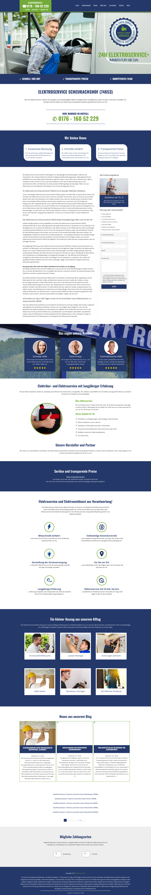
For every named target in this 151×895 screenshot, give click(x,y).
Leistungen (112, 5)
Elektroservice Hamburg (60, 882)
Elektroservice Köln (91, 882)
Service (121, 5)
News (128, 5)
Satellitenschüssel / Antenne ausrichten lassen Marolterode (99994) (75, 812)
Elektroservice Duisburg (30, 886)
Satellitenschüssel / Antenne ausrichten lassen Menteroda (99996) (75, 803)
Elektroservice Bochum (46, 886)
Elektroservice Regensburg (109, 886)
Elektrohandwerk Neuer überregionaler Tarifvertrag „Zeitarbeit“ (37, 749)
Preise (95, 5)
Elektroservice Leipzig (91, 884)
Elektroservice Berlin (44, 882)
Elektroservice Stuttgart (121, 882)
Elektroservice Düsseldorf (28, 884)
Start (77, 5)
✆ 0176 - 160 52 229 (75, 118)
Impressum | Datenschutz (73, 893)
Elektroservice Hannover (122, 884)
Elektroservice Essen (61, 884)
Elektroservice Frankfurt (105, 882)
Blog (83, 893)
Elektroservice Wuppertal (63, 886)
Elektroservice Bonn (93, 886)
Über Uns (103, 5)
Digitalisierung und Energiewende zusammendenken (75, 749)
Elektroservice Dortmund (46, 884)
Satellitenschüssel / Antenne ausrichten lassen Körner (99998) (75, 799)
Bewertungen (86, 5)
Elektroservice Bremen (76, 884)
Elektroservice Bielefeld (79, 886)
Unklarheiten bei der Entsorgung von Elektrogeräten (111, 749)
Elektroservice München (76, 882)
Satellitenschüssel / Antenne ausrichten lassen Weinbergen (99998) (75, 794)
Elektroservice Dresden (106, 884)
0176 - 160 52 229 (35, 6)
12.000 (80, 820)
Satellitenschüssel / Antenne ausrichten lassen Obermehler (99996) (75, 808)
